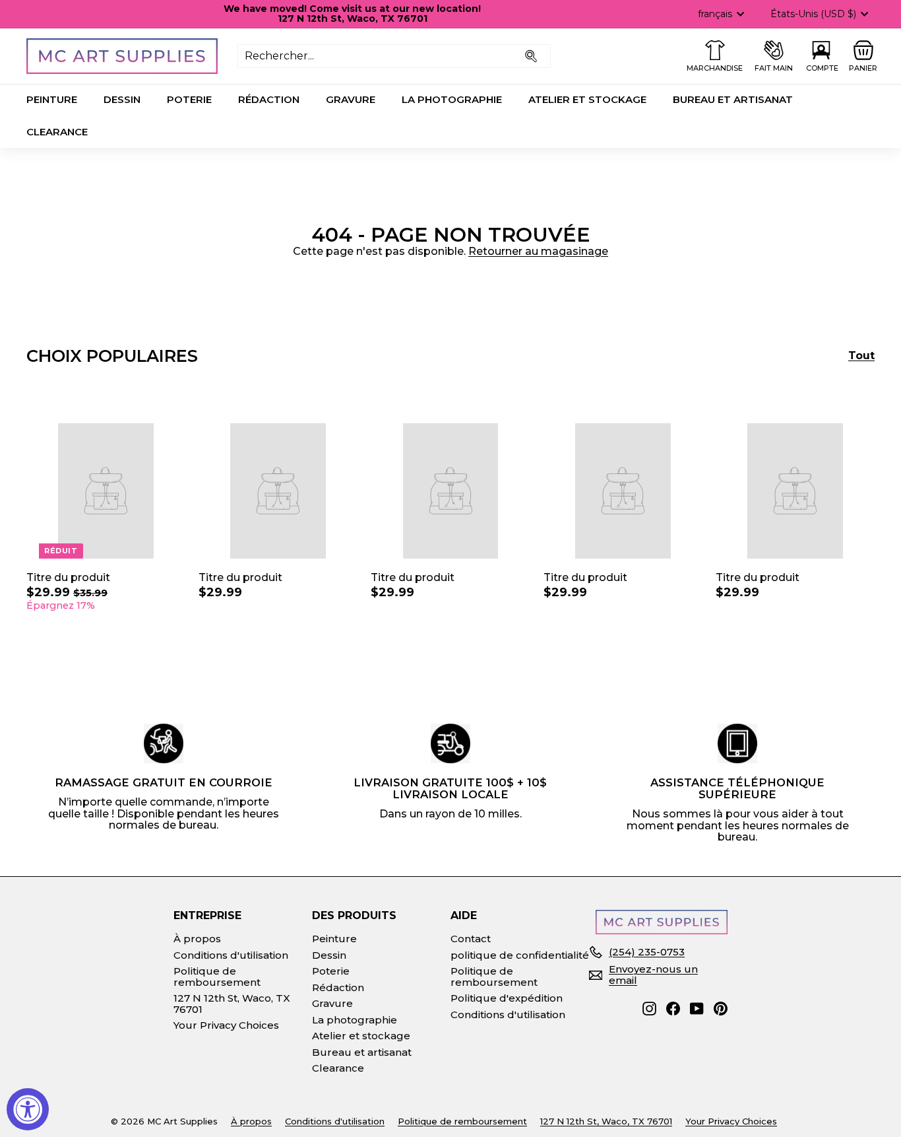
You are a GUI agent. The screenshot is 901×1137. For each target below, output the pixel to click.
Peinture (51, 99)
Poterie (189, 99)
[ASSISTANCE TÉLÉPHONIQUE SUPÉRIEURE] (737, 743)
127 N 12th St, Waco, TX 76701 (231, 1004)
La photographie (452, 99)
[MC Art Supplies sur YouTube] (697, 1009)
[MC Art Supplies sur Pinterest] (721, 1009)
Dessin (122, 99)
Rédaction (268, 99)
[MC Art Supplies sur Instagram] (649, 1009)
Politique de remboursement (217, 976)
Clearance (57, 131)
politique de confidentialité (519, 955)
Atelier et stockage (587, 99)
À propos (197, 938)
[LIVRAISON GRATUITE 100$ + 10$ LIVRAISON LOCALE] (450, 743)
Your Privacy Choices (226, 1025)
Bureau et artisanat (733, 99)
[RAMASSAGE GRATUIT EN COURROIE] (163, 743)
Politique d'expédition (506, 998)
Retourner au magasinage (538, 251)
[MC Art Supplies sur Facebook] (673, 1009)
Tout (861, 356)
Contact (470, 938)
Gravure (350, 99)
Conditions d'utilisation (230, 955)
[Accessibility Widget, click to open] (28, 1109)
